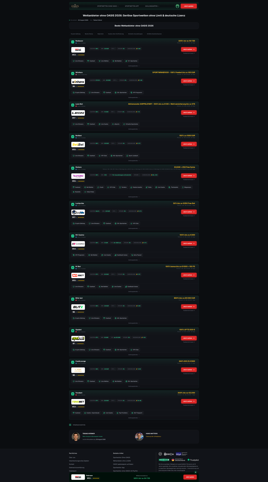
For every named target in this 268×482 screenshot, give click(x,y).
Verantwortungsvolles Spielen (79, 461)
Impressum (72, 471)
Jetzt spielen (188, 6)
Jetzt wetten (187, 49)
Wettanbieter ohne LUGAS (122, 461)
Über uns (72, 457)
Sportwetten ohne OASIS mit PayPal (125, 471)
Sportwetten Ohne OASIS (107, 6)
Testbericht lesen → (189, 53)
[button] (264, 470)
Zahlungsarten (151, 6)
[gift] (177, 6)
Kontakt (71, 464)
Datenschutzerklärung (76, 467)
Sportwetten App (132, 6)
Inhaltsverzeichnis (79, 425)
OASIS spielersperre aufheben (123, 464)
